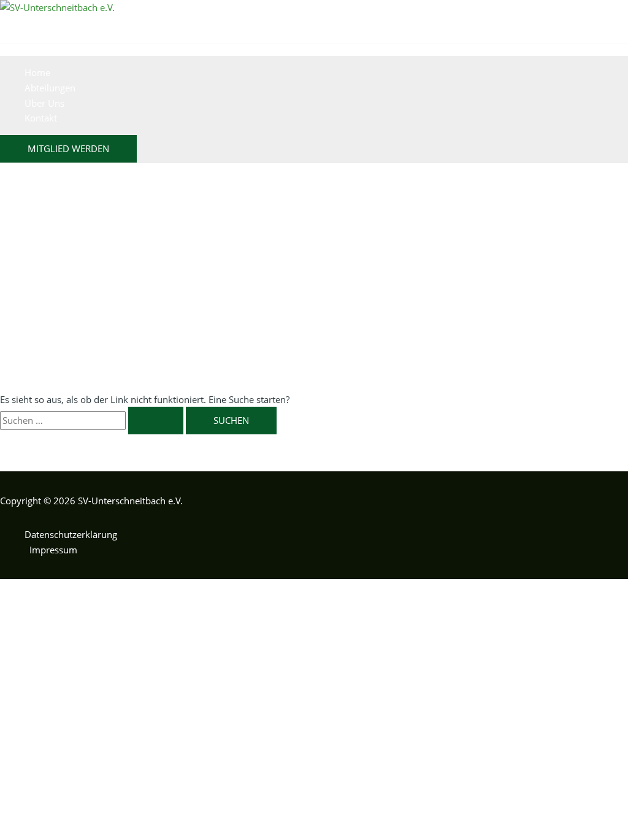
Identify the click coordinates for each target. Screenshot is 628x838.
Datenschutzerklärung (71, 534)
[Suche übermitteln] (155, 420)
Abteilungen (50, 88)
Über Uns (44, 103)
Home (37, 72)
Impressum (53, 550)
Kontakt (41, 118)
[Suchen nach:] (93, 420)
